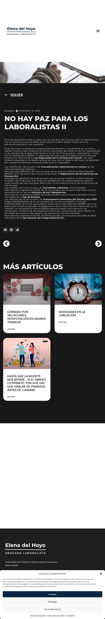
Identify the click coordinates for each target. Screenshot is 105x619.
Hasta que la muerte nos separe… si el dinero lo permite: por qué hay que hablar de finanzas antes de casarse (26, 383)
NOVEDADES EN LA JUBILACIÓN (72, 313)
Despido (9, 110)
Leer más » (11, 329)
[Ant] (27, 243)
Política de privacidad (56, 615)
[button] (101, 573)
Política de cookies (38, 615)
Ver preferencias (52, 609)
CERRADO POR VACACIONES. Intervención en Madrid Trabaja (26, 317)
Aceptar (52, 594)
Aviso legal (70, 615)
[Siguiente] (77, 243)
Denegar (52, 601)
